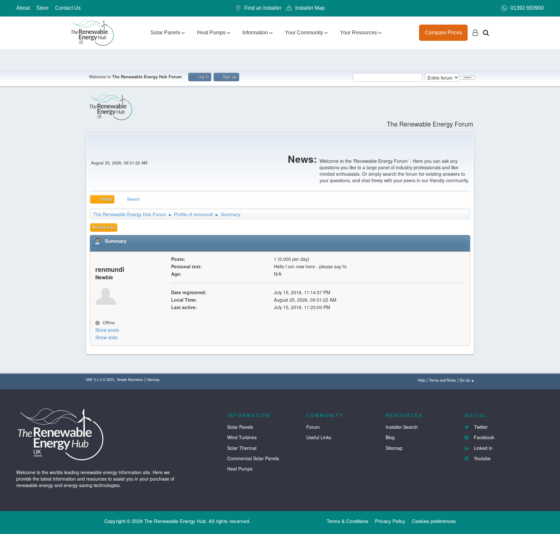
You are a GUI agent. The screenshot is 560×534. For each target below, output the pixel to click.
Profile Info (104, 227)
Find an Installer (262, 8)
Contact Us (68, 8)
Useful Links (318, 437)
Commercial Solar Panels (253, 458)
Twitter (480, 427)
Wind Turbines (242, 437)
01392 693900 (527, 8)
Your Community (304, 32)
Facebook (483, 437)
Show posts (107, 330)
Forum (313, 427)
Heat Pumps (211, 32)
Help (421, 380)
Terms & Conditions (347, 520)
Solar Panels (165, 32)
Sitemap (153, 380)
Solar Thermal (241, 448)
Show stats (106, 337)
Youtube (481, 458)
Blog (390, 437)
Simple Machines (130, 380)
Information (255, 32)
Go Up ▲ (467, 380)
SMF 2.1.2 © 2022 (100, 380)
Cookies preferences (434, 520)
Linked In (482, 448)
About (23, 8)
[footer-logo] (61, 433)
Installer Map (310, 8)
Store (42, 8)
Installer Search (402, 427)
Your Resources (358, 32)
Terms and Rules (442, 380)
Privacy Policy (390, 520)
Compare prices (443, 32)
